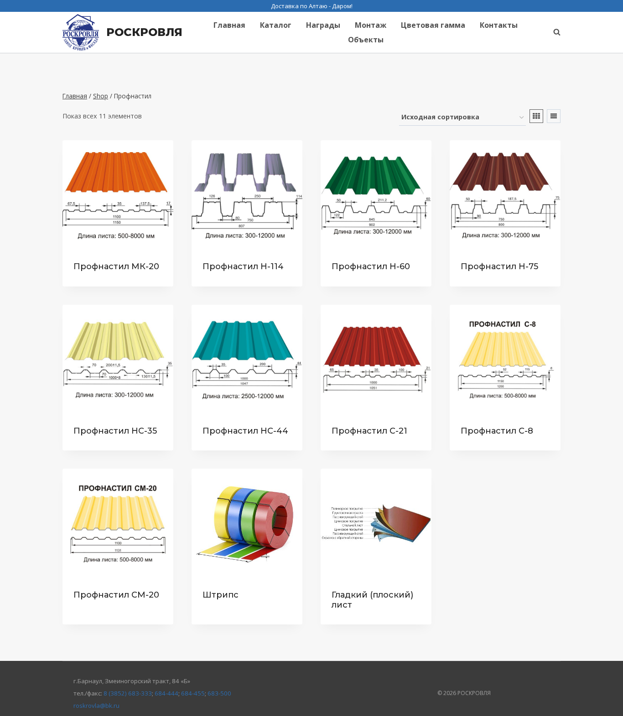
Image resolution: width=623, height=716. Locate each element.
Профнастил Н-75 (499, 266)
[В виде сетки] (536, 116)
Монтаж (370, 25)
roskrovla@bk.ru (96, 705)
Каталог (275, 25)
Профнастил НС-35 (115, 431)
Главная (229, 25)
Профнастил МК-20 (116, 266)
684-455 (193, 693)
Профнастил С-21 (369, 431)
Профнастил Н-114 (243, 266)
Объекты (366, 40)
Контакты (499, 25)
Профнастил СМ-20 (116, 595)
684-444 (166, 693)
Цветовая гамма (433, 25)
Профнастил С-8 (497, 431)
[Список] (554, 116)
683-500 (219, 693)
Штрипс (220, 595)
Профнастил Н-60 (371, 266)
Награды (323, 25)
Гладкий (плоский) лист (372, 600)
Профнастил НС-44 (245, 431)
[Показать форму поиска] (552, 32)
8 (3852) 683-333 (128, 693)
